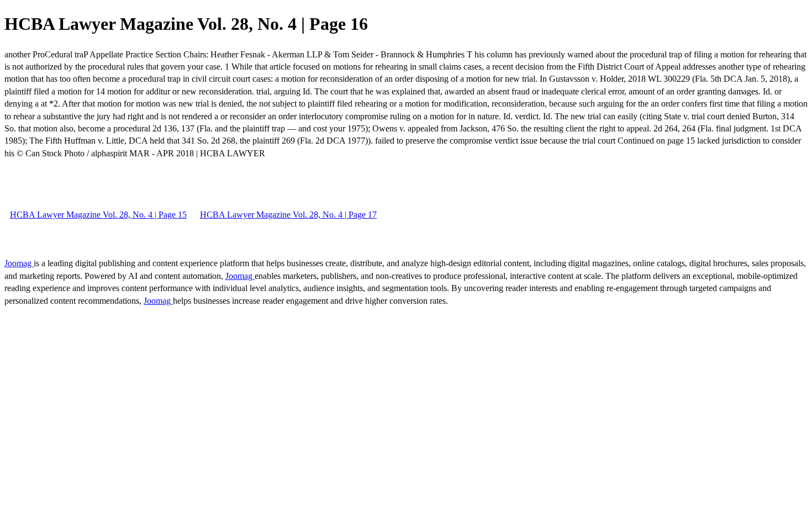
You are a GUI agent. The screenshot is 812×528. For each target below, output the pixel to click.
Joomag (19, 263)
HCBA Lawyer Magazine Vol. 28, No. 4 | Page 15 (98, 214)
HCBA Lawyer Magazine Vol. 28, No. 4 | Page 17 (288, 214)
